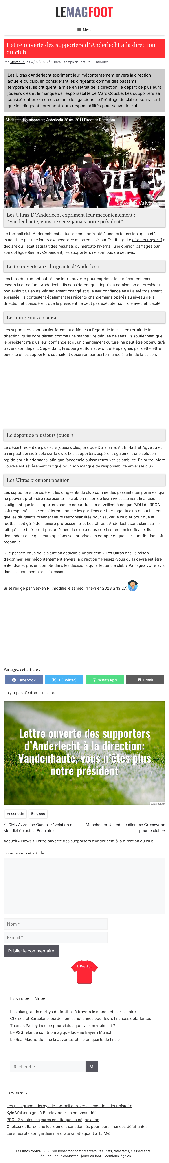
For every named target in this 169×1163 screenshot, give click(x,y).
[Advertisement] (84, 395)
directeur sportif (147, 239)
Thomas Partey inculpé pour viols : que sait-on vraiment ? (62, 1025)
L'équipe (44, 1156)
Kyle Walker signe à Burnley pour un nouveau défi (51, 1112)
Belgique (38, 814)
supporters (143, 93)
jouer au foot (91, 1156)
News (26, 841)
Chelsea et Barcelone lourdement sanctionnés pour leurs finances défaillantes (80, 1018)
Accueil (10, 841)
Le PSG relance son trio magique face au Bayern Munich (61, 1032)
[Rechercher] (92, 1066)
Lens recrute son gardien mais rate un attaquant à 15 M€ (58, 1133)
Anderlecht (15, 814)
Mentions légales (117, 1156)
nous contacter (66, 1156)
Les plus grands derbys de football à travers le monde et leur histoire (73, 1011)
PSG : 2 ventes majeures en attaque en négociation (53, 1119)
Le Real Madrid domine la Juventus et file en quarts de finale (65, 1039)
